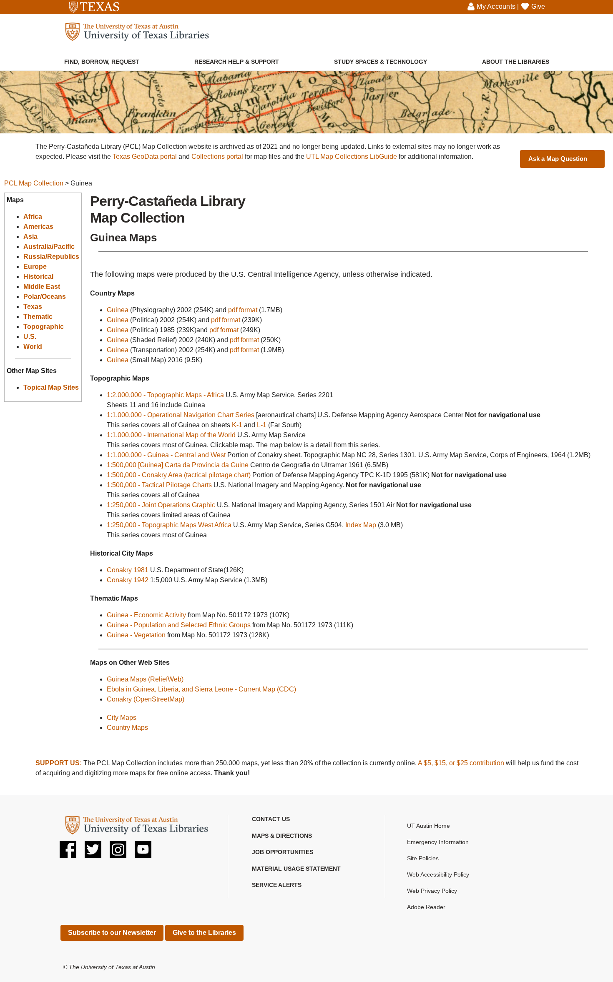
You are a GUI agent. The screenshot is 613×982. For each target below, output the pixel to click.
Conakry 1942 (127, 580)
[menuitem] (102, 57)
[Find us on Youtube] (143, 852)
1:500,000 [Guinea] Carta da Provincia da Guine (178, 464)
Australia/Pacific (49, 246)
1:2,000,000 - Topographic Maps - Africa (165, 394)
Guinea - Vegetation (136, 635)
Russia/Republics (51, 256)
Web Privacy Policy (432, 890)
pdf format (242, 309)
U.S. (29, 336)
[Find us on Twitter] (93, 852)
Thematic (38, 316)
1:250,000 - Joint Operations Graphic (161, 505)
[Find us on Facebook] (68, 852)
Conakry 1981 (127, 570)
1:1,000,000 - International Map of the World (171, 434)
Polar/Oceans (44, 296)
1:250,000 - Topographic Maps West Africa (169, 525)
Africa (32, 216)
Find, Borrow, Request (101, 61)
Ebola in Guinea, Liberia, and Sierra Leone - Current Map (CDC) (201, 689)
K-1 (237, 424)
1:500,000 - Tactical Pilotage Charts (159, 484)
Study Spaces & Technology (380, 61)
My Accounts (496, 6)
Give (538, 6)
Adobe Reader (426, 907)
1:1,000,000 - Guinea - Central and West (166, 454)
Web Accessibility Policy (438, 874)
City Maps (121, 717)
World (32, 346)
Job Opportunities (282, 852)
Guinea (117, 309)
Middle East (41, 286)
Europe (35, 266)
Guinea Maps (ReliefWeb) (145, 679)
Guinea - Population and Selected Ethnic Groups (179, 625)
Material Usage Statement (296, 868)
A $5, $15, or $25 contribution (461, 763)
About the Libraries (515, 61)
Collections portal (217, 156)
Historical (38, 276)
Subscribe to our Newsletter (112, 932)
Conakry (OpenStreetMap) (145, 699)
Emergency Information (438, 842)
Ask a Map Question (557, 158)
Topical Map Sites (51, 387)
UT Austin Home (428, 825)
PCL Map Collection (33, 183)
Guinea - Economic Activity (146, 615)
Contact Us (271, 819)
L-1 (261, 424)
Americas (38, 226)
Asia (30, 236)
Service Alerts (276, 885)
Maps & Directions (282, 835)
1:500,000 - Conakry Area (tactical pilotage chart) (179, 474)
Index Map (360, 525)
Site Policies (423, 858)
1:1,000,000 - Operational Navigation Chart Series (180, 414)
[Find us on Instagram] (118, 852)
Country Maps (127, 727)
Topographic (43, 326)
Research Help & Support (236, 61)
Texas (32, 306)
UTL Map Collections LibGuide (351, 156)
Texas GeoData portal (145, 156)
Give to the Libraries (204, 932)
